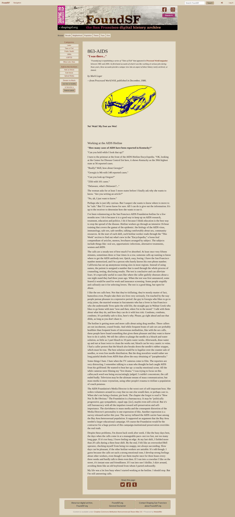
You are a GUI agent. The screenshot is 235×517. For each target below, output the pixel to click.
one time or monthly (69, 84)
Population (88, 35)
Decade (68, 35)
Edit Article (69, 73)
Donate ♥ (169, 15)
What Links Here (69, 62)
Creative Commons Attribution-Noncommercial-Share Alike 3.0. (118, 512)
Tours (103, 35)
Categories (69, 42)
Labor (69, 45)
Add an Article (69, 70)
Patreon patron (69, 90)
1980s (69, 54)
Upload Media (69, 76)
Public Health (69, 51)
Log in (231, 3)
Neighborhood (77, 35)
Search (209, 3)
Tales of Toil (69, 48)
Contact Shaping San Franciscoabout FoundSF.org (153, 504)
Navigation (17, 3)
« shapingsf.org (68, 27)
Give (108, 35)
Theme (96, 35)
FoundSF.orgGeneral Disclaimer (117, 504)
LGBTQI (69, 57)
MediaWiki (158, 512)
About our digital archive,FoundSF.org (82, 504)
